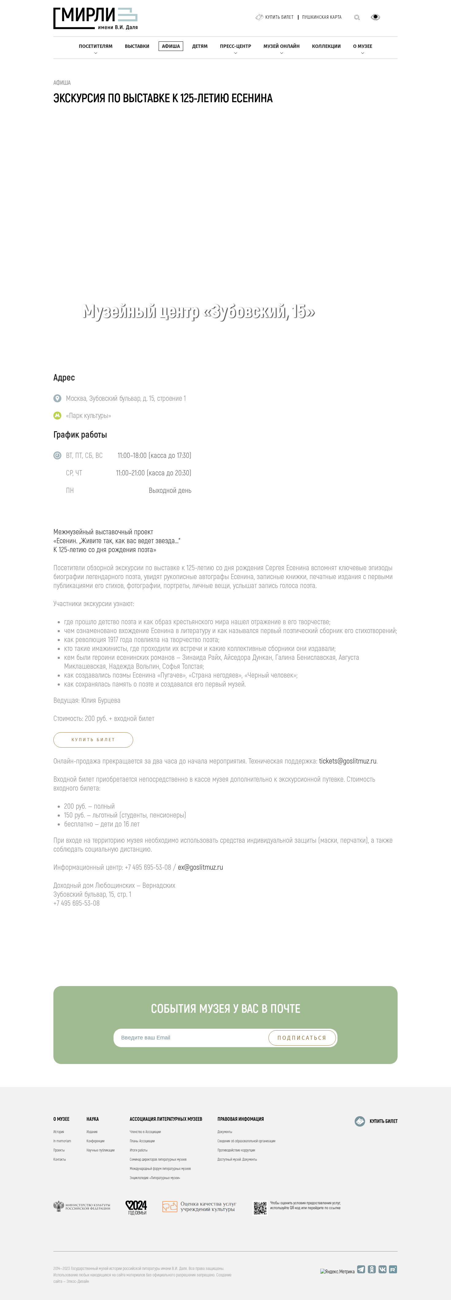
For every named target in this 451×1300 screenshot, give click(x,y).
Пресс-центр (235, 46)
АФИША (62, 83)
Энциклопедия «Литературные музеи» (155, 1178)
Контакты (59, 1159)
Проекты (59, 1150)
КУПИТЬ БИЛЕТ (384, 1121)
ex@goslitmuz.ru (200, 867)
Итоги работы (139, 1150)
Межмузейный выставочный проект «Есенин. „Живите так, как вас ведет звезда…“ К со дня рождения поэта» (116, 541)
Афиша (171, 46)
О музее (362, 46)
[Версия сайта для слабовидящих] (375, 17)
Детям (200, 46)
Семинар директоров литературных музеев (158, 1159)
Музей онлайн (282, 46)
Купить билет (279, 17)
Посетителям (96, 46)
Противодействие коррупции (236, 1150)
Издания (92, 1132)
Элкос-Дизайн (78, 1281)
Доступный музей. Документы (237, 1159)
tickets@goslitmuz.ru (347, 761)
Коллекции (326, 46)
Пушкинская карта (322, 17)
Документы (225, 1132)
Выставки (137, 46)
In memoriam (62, 1141)
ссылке (335, 1207)
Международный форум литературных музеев (160, 1169)
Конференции (95, 1141)
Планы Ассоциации (142, 1141)
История (58, 1132)
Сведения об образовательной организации (246, 1141)
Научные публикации (100, 1150)
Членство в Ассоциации (145, 1132)
